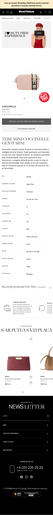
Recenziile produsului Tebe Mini (23, 286)
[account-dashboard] (11, 12)
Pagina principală (7, 18)
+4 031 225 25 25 (30, 467)
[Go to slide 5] (30, 391)
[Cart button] (50, 12)
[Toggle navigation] (3, 12)
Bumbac (29, 274)
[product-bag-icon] (31, 382)
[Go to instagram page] (26, 476)
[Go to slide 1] (25, 98)
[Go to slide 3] (28, 98)
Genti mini (27, 18)
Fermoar (29, 192)
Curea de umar (32, 199)
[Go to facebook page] (21, 476)
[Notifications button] (41, 12)
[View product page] (19, 357)
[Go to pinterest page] (31, 476)
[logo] (26, 12)
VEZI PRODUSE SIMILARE (26, 129)
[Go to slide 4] (28, 391)
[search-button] (7, 12)
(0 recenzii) (18, 114)
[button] (31, 339)
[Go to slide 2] (26, 98)
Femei (28, 177)
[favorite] (45, 12)
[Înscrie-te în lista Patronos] (47, 416)
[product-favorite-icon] (31, 377)
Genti (18, 18)
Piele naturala (31, 237)
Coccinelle (37, 18)
